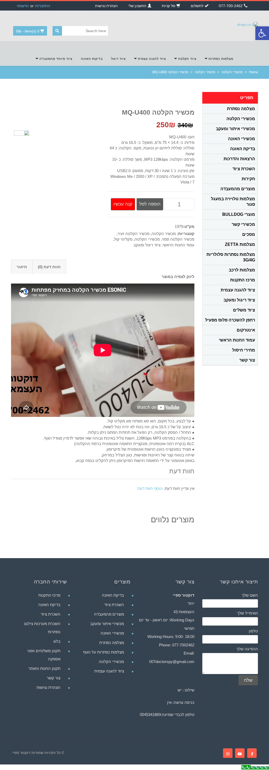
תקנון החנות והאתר (44, 668)
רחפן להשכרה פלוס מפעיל (230, 320)
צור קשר (247, 360)
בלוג (56, 641)
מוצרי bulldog (238, 214)
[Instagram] (227, 753)
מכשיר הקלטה (205, 72)
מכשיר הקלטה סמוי (178, 239)
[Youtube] (240, 753)
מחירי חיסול (243, 350)
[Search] (57, 31)
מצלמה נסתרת (241, 108)
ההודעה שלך (247, 649)
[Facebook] (252, 753)
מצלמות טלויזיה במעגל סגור (233, 202)
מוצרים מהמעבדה (237, 189)
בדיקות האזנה (92, 59)
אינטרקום (246, 330)
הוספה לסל (150, 204)
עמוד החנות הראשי (178, 245)
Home (253, 72)
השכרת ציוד (243, 169)
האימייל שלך (247, 613)
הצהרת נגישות (48, 687)
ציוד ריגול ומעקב (147, 245)
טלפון (253, 631)
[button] (262, 33)
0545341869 (150, 714)
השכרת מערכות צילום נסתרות (42, 627)
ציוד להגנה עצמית (151, 59)
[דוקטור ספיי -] (247, 24)
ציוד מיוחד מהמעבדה (55, 59)
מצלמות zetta (240, 244)
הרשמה (23, 6)
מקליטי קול (123, 239)
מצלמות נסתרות (220, 59)
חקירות (248, 179)
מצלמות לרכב (242, 270)
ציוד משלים (244, 310)
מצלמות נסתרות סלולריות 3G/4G (230, 257)
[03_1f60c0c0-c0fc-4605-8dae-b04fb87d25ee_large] (21, 137)
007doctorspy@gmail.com (171, 661)
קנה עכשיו (122, 204)
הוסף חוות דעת (150, 488)
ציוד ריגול (118, 59)
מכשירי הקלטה (232, 72)
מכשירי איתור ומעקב (235, 128)
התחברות (42, 6)
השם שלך (250, 595)
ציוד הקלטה (186, 59)
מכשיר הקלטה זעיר (133, 233)
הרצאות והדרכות (239, 159)
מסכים (248, 234)
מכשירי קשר (243, 224)
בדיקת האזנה (242, 149)
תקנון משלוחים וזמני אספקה (43, 655)
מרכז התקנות (242, 280)
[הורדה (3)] (67, 153)
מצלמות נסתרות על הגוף (103, 652)
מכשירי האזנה (241, 139)
